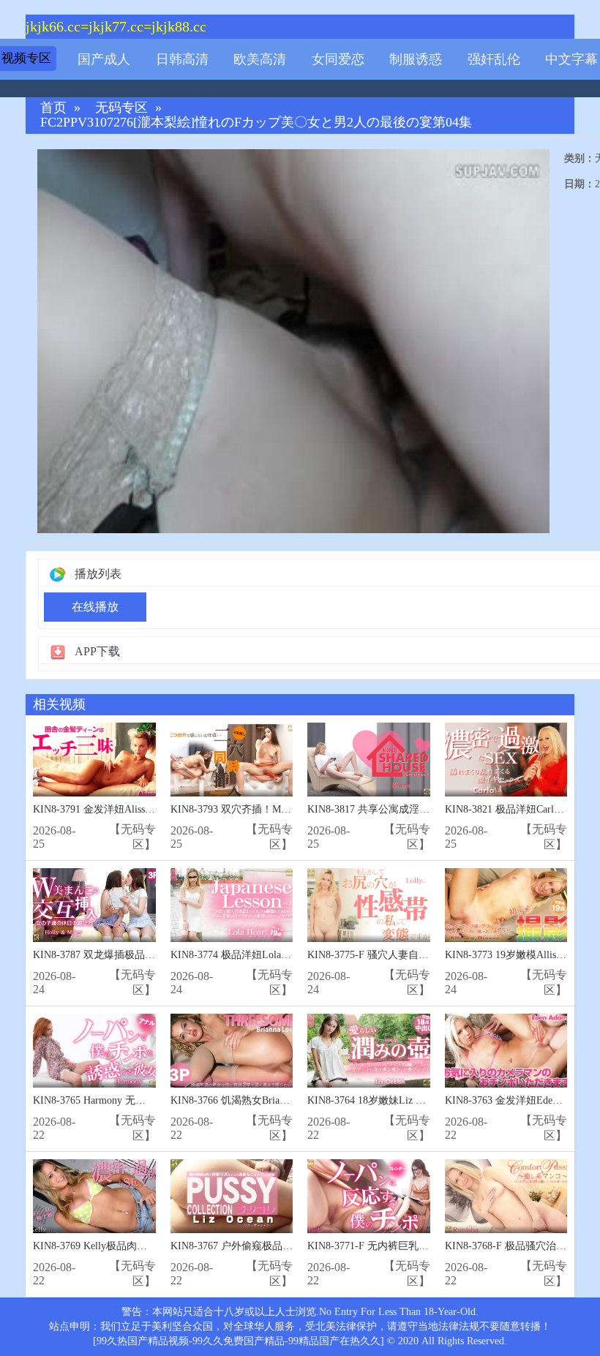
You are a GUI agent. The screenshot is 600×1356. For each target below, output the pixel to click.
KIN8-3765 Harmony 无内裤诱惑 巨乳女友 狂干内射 (148, 1100)
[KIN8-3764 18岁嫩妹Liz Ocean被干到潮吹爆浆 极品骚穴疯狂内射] (368, 1051)
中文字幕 (571, 59)
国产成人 (104, 59)
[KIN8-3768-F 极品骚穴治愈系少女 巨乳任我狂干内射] (506, 1196)
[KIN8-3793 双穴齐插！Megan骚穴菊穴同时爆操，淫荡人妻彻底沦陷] (231, 759)
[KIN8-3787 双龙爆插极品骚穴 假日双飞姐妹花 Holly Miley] (94, 905)
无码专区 (121, 108)
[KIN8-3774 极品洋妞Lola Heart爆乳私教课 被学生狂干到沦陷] (231, 905)
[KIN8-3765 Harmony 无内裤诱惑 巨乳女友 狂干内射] (94, 1051)
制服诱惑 (415, 59)
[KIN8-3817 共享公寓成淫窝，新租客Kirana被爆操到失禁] (368, 759)
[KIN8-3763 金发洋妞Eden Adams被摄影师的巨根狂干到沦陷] (506, 1051)
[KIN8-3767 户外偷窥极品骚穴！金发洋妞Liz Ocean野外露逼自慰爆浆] (231, 1196)
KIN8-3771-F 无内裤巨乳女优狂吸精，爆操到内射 (419, 1245)
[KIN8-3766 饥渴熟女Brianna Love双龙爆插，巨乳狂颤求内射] (231, 1051)
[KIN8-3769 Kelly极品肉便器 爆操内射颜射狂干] (94, 1196)
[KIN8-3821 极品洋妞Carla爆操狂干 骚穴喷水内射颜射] (506, 759)
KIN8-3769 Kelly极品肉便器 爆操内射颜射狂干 (137, 1245)
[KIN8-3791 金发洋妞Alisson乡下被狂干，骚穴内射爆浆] (94, 759)
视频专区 (26, 58)
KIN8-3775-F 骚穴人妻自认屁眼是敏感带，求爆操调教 (429, 954)
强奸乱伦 (494, 59)
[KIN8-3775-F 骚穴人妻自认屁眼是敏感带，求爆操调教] (368, 905)
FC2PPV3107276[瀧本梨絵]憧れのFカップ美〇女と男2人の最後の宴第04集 (256, 122)
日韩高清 (182, 59)
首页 (53, 108)
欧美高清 (259, 59)
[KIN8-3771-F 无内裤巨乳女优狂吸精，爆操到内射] (368, 1196)
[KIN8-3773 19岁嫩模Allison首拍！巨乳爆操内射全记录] (506, 905)
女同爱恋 (338, 59)
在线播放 (95, 606)
